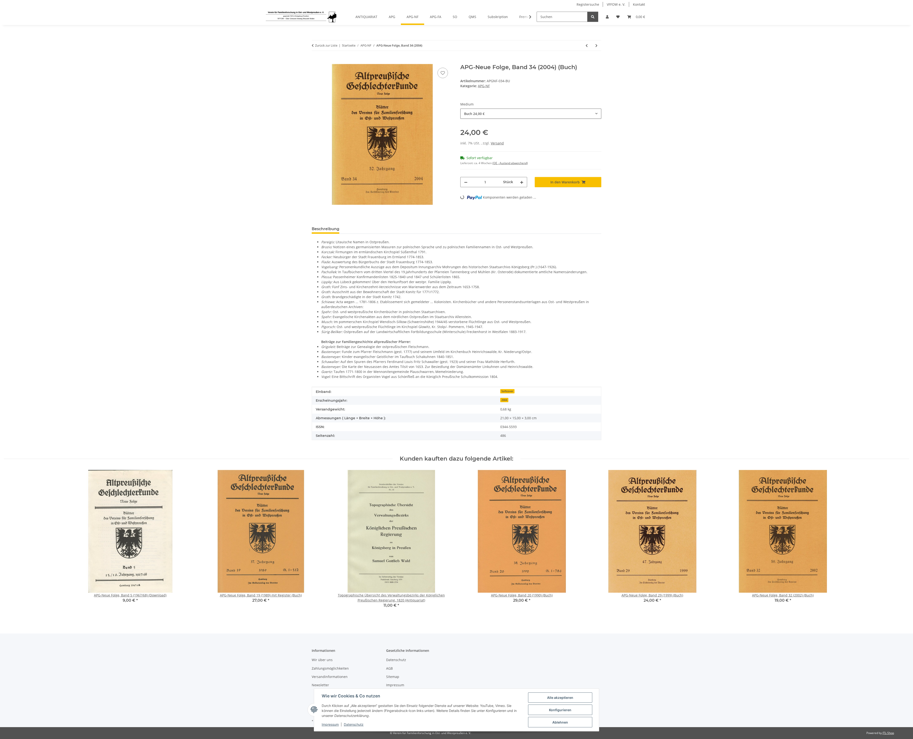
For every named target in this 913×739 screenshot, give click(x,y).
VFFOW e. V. (616, 4)
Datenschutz (354, 724)
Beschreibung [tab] (325, 229)
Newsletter (320, 685)
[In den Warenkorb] (315, 61)
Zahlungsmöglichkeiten (330, 668)
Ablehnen (560, 722)
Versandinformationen (330, 676)
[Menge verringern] (466, 182)
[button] (607, 17)
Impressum (330, 724)
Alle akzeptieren (560, 698)
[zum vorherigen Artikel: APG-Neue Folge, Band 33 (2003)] (587, 45)
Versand (497, 143)
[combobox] (530, 114)
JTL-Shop (888, 733)
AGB (389, 668)
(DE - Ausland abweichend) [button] (510, 163)
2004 (504, 400)
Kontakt (639, 4)
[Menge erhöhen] (521, 182)
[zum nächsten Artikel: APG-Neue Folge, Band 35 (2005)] (596, 45)
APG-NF (484, 86)
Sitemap (392, 676)
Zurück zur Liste (326, 45)
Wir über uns (322, 660)
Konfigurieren (560, 710)
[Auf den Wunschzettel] (442, 73)
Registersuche (588, 4)
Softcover (507, 391)
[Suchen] (592, 17)
